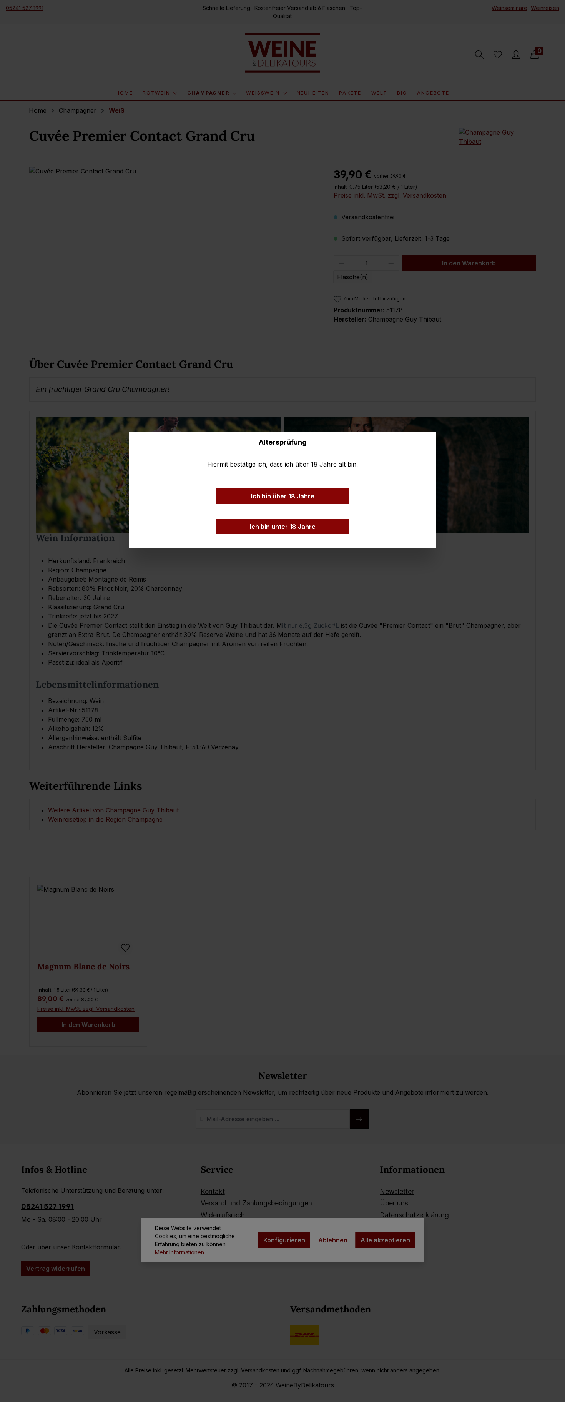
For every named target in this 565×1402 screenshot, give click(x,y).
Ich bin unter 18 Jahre (283, 526)
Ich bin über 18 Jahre (282, 496)
